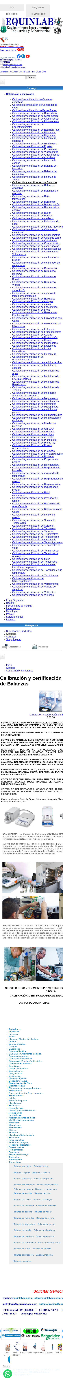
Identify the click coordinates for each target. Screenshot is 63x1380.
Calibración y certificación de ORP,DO (33, 428)
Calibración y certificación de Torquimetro (34, 561)
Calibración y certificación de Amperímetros (35, 154)
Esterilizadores (16, 1095)
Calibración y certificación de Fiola (31, 309)
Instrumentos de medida (19, 605)
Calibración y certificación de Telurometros (35, 534)
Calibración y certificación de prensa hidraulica (37, 453)
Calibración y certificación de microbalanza (35, 401)
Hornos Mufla (15, 1113)
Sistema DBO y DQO (19, 1154)
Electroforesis (15, 1090)
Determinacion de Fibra (20, 1083)
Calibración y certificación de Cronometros (35, 118)
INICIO (12, 7)
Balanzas (13, 1034)
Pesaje (10, 614)
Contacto (11, 636)
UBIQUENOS (38, 7)
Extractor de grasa (18, 1100)
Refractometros (16, 1147)
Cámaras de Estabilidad (20, 1058)
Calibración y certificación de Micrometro (34, 404)
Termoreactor (15, 1159)
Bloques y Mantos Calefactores (24, 1039)
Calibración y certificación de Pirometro (33, 451)
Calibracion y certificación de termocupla (34, 539)
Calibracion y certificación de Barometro (34, 201)
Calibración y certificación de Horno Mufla (34, 337)
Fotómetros (14, 1105)
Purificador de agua (18, 1142)
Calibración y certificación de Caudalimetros (36, 235)
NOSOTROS (12, 14)
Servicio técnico (14, 616)
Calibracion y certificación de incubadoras (35, 343)
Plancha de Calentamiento (21, 1135)
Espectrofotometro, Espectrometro (25, 1093)
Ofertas (58, 1352)
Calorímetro (14, 1049)
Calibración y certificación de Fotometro (33, 329)
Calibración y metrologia (20, 94)
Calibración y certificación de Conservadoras (36, 249)
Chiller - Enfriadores (18, 1068)
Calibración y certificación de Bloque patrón (35, 204)
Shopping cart (13, 639)
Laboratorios (13, 608)
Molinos (12, 1130)
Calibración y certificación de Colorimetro (34, 240)
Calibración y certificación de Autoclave (33, 157)
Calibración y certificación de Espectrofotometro (28, 125)
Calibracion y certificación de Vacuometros (35, 584)
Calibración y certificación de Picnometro (34, 440)
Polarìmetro (14, 1137)
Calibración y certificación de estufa (31, 304)
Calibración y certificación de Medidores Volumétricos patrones (34, 394)
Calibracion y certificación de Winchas (33, 595)
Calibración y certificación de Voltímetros (34, 592)
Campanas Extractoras (20, 1063)
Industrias (43, 646)
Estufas (12, 1098)
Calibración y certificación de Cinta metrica (35, 116)
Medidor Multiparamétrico (21, 1120)
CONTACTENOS (38, 14)
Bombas (13, 1041)
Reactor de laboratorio (20, 1145)
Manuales (40, 1352)
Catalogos (32, 1352)
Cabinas (13, 1046)
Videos (50, 1352)
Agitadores (14, 1029)
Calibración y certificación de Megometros (35, 398)
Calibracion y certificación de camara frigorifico (37, 226)
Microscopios (15, 1127)
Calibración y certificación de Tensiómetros (35, 536)
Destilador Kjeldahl (18, 1078)
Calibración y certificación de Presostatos (34, 149)
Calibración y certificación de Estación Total (35, 129)
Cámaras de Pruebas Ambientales (25, 1061)
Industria (10, 619)
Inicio (9, 665)
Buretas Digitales (17, 1044)
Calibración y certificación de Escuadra (33, 298)
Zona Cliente (7, 1352)
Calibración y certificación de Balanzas (34, 182)
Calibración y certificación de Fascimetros (34, 307)
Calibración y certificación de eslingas (32, 301)
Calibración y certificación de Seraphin (33, 525)
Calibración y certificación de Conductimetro (36, 243)
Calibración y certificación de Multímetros (34, 143)
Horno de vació (16, 1108)
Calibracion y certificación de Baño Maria (34, 113)
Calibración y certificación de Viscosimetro (35, 152)
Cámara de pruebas (18, 1056)
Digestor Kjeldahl (17, 1085)
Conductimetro (16, 1071)
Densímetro (14, 1076)
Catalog (10, 668)
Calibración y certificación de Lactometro (34, 345)
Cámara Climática (17, 1051)
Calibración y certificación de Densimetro (34, 268)
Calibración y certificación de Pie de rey (33, 442)
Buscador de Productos (18, 631)
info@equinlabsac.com (12, 65)
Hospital (10, 603)
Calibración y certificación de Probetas (33, 456)
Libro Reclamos (15, 1352)
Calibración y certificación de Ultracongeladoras (28, 579)
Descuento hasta (8, 50)
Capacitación (23, 1352)
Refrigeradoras (16, 1149)
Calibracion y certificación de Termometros (35, 550)
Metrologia (12, 611)
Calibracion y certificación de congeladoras (35, 246)
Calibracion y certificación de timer (31, 559)
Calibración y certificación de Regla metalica (36, 484)
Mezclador (14, 1122)
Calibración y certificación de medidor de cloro (37, 362)
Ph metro (13, 1132)
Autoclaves (14, 1031)
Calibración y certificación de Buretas (32, 215)
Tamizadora (14, 1157)
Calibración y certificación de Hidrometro (34, 132)
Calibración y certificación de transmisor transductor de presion (34, 566)
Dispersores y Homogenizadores (25, 1088)
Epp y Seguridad (15, 600)
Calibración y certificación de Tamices (32, 531)
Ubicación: (4, 72)
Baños (12, 1036)
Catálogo (11, 634)
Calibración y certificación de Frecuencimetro (36, 332)
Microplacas (14, 1125)
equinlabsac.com (23, 1298)
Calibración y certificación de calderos (33, 218)
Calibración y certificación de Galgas (32, 334)
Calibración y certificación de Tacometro (34, 528)
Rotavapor (14, 1152)
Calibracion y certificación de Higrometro (34, 135)
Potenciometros (16, 1140)
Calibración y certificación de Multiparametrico (37, 415)
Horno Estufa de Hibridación (22, 1110)
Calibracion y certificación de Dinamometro (35, 121)
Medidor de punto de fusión (22, 1117)
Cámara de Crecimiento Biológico (25, 1053)
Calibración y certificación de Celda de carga (36, 237)
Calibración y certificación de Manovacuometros (28, 358)
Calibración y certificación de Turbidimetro (35, 575)
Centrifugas (14, 1066)
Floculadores (15, 1103)
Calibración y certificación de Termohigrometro (37, 542)
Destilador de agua (18, 1081)
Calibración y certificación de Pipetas (32, 146)
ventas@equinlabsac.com (14, 67)
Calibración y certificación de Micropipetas (35, 406)
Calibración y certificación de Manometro (34, 354)
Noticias (6, 1366)
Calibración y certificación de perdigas (33, 434)
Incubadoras (15, 1115)
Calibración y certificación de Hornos (32, 340)
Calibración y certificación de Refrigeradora (35, 464)
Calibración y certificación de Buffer (31, 213)
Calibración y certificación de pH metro (33, 437)
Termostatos (15, 1162)
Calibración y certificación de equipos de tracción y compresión (34, 294)
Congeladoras (15, 1073)
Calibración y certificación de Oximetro (33, 431)
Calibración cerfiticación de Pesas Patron (34, 110)
